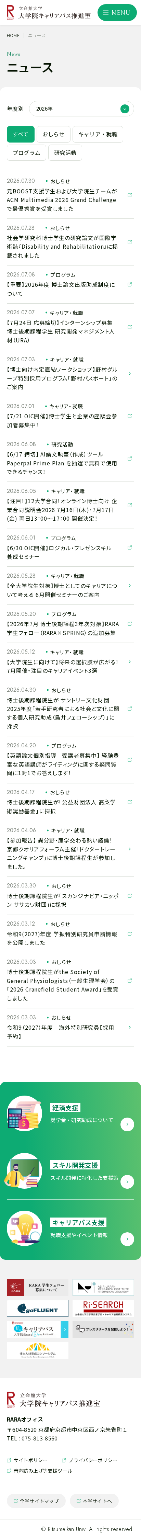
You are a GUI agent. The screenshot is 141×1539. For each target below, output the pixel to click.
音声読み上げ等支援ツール (39, 1470)
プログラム (27, 153)
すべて (21, 134)
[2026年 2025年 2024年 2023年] (81, 109)
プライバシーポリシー (90, 1460)
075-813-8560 (40, 1438)
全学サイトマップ (36, 1502)
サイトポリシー (27, 1460)
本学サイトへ (94, 1502)
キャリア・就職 (97, 134)
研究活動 (65, 153)
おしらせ (53, 134)
